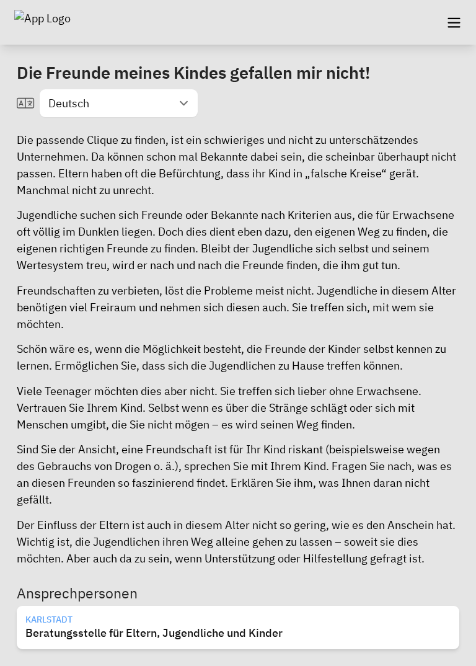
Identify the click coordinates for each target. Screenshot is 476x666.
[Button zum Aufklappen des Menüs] (453, 22)
